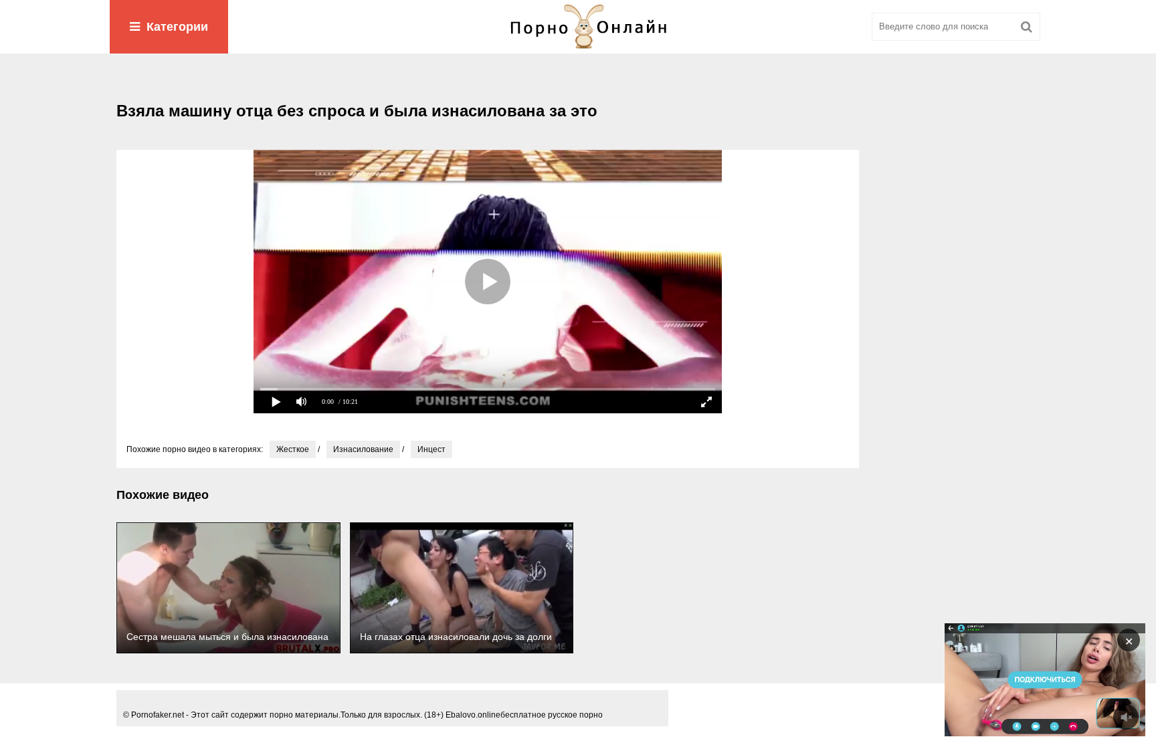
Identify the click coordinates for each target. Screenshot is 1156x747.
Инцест (431, 449)
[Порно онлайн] (578, 27)
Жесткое (292, 449)
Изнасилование (363, 449)
